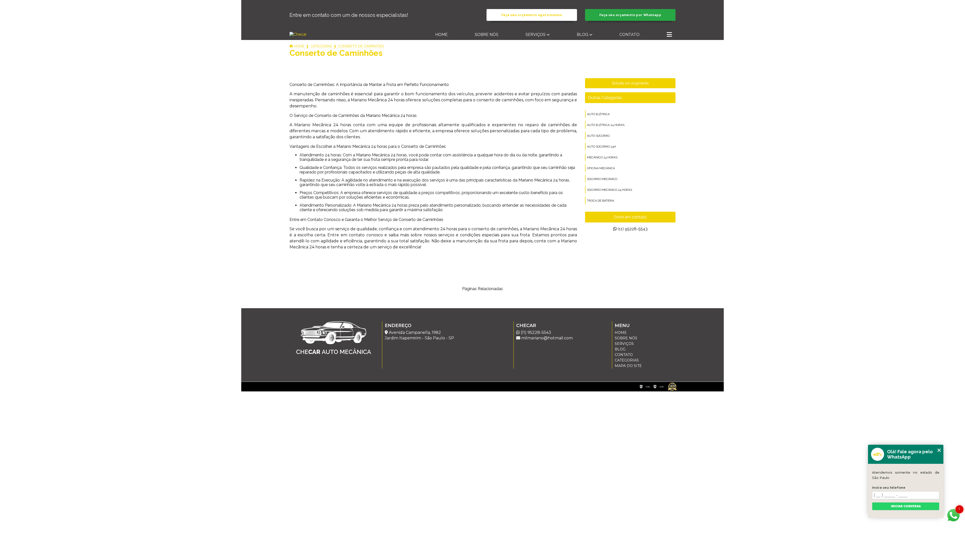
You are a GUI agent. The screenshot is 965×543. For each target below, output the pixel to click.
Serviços (535, 34)
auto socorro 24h (601, 146)
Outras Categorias (605, 97)
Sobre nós (486, 34)
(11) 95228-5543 (632, 229)
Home (441, 34)
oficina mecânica (601, 168)
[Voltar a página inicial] (318, 34)
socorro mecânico (602, 179)
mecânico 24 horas (602, 157)
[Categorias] (669, 35)
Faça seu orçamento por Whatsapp (630, 15)
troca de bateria (600, 200)
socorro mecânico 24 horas (609, 190)
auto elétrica (598, 114)
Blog (582, 34)
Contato (629, 34)
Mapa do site (628, 366)
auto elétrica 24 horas (605, 125)
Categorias (321, 46)
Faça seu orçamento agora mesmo (531, 15)
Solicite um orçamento (630, 83)
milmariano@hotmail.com (546, 338)
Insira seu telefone (888, 487)
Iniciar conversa (906, 506)
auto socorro (598, 136)
